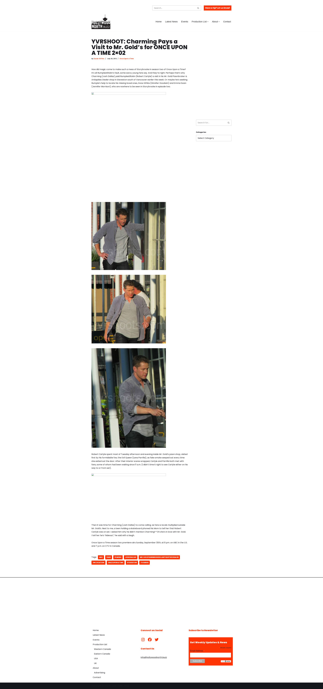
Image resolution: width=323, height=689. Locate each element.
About (96, 668)
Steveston (132, 562)
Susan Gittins (99, 59)
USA (96, 658)
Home (159, 21)
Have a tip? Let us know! (217, 8)
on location (98, 562)
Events (184, 21)
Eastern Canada (102, 653)
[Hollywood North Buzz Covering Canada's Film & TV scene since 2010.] (100, 21)
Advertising (99, 672)
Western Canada (102, 649)
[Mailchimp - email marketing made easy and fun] (226, 662)
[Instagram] (143, 639)
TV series (145, 562)
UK (95, 663)
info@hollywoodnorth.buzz (154, 657)
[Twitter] (156, 639)
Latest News (171, 21)
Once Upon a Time (126, 59)
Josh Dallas (130, 557)
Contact (227, 21)
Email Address (197, 650)
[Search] (198, 7)
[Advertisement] (214, 77)
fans (108, 557)
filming (118, 557)
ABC (101, 557)
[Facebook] (149, 639)
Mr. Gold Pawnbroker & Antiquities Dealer (159, 557)
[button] (207, 21)
